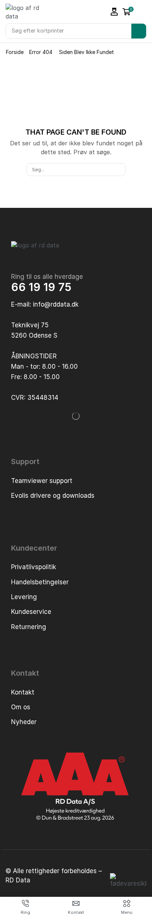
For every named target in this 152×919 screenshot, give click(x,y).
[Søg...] (119, 169)
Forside (15, 52)
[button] (114, 11)
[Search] (138, 31)
